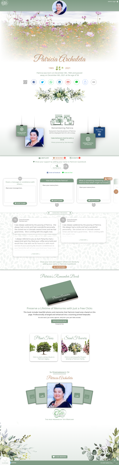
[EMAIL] (68, 82)
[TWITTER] (42, 82)
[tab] (44, 158)
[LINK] (94, 82)
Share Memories (60, 457)
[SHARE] (85, 82)
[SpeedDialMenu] (114, 460)
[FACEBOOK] (34, 82)
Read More (35, 254)
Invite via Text (68, 172)
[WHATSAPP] (51, 82)
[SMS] (76, 82)
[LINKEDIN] (59, 82)
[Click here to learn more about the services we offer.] (59, 413)
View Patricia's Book (59, 321)
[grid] (59, 132)
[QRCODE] (25, 82)
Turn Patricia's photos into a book (62, 139)
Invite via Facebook (54, 172)
